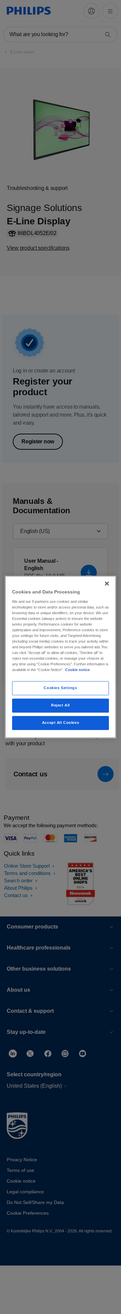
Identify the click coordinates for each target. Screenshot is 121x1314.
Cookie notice (77, 670)
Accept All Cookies (60, 723)
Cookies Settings (60, 688)
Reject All (60, 705)
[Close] (106, 583)
